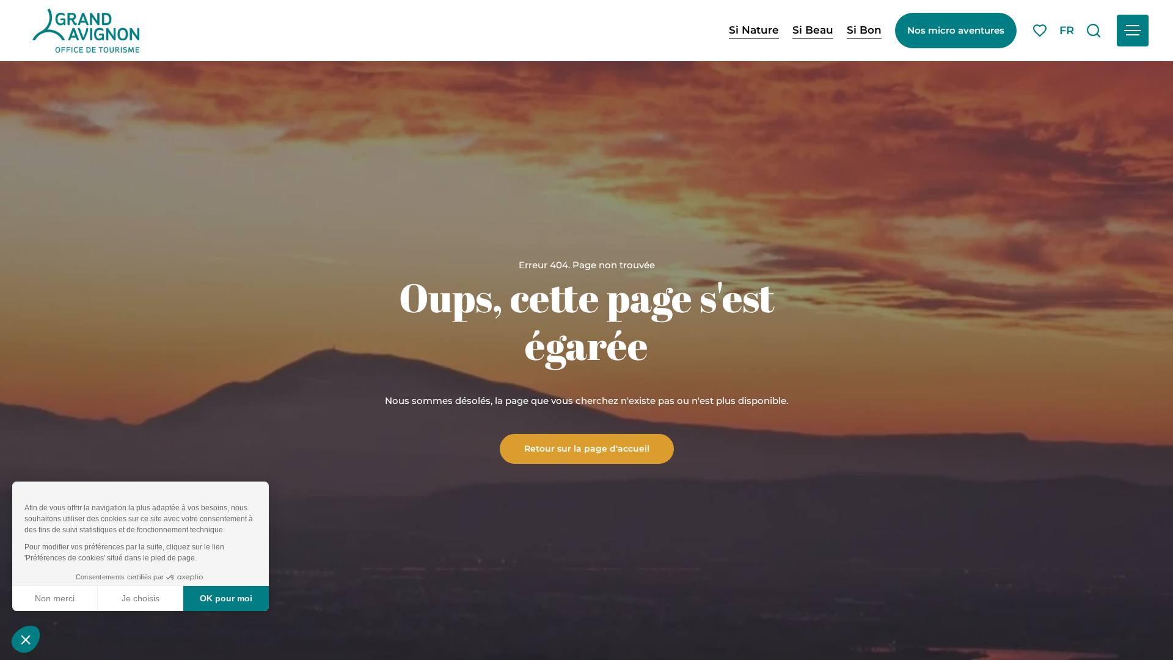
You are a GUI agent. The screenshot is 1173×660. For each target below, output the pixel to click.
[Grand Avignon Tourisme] (85, 30)
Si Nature (754, 30)
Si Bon (864, 30)
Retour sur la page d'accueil (586, 447)
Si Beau (812, 30)
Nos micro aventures (955, 30)
